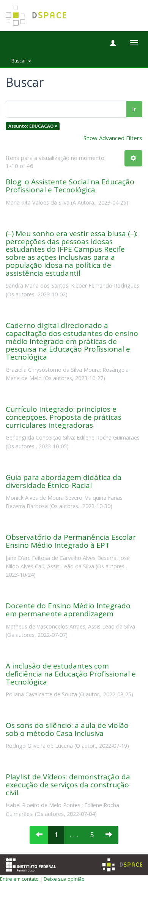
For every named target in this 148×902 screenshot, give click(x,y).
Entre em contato (19, 878)
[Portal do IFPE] (31, 864)
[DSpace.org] (122, 865)
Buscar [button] (19, 61)
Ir (134, 109)
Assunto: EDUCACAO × (32, 126)
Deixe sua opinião (64, 878)
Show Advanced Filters (112, 138)
